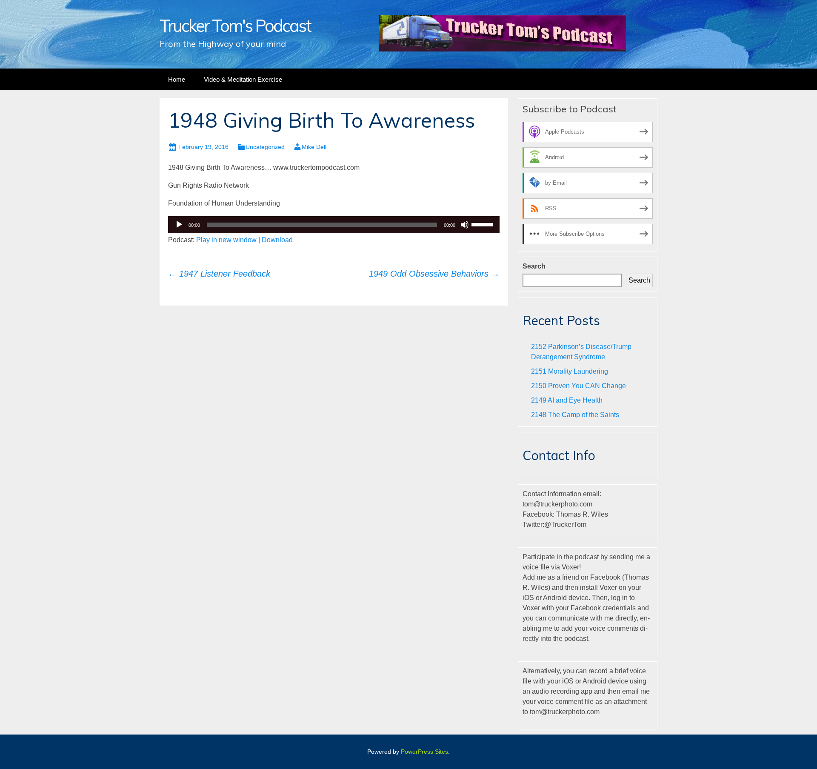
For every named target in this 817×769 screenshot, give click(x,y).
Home (176, 79)
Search (534, 266)
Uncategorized (265, 146)
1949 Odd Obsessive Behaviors (434, 273)
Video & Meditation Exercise (243, 79)
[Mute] (464, 224)
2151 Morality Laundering (569, 371)
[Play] (179, 224)
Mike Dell (314, 146)
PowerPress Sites (424, 751)
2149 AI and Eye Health (567, 400)
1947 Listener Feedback (219, 273)
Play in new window (226, 239)
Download (277, 239)
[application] (334, 224)
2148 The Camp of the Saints (575, 414)
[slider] (483, 224)
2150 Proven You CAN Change (578, 385)
